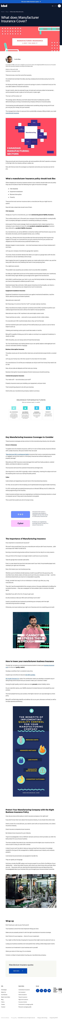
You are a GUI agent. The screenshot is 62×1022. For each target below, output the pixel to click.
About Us (3, 992)
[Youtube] (49, 990)
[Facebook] (37, 990)
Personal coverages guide (25, 1007)
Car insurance (22, 992)
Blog (2, 999)
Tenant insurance (23, 997)
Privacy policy (14, 1017)
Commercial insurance (24, 989)
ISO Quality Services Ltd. (12, 678)
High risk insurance (23, 999)
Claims (2, 1002)
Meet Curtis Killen (5, 997)
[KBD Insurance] (4, 5)
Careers (3, 1004)
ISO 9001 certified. (30, 675)
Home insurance (23, 994)
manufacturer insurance (12, 113)
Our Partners (4, 994)
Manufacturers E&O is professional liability (17, 454)
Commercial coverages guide (26, 1004)
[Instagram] (41, 990)
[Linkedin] (45, 990)
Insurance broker (23, 1002)
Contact (3, 1007)
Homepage (4, 989)
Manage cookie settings (42, 1017)
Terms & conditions (5, 1017)
